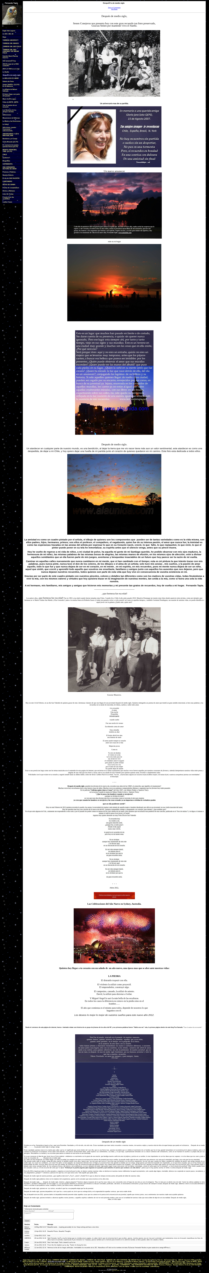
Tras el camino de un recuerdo (34, 1263)
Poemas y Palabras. (9, 172)
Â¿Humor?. (6, 158)
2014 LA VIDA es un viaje (11, 69)
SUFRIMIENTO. (8, 164)
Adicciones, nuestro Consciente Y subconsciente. (9, 129)
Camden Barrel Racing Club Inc (152, 1260)
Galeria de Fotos (8, 81)
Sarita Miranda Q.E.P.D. (10, 142)
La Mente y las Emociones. (12, 121)
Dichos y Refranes (9, 191)
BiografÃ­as (6, 161)
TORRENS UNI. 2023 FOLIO (12, 46)
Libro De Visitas (8, 194)
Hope (4, 37)
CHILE (5, 154)
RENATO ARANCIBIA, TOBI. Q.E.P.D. (10, 150)
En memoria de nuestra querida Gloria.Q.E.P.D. (10, 145)
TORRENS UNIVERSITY (11, 40)
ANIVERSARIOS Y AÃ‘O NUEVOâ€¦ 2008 (11, 134)
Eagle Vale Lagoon (9, 31)
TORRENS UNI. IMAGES (11, 43)
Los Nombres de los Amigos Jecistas (9, 110)
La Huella (6, 72)
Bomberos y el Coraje (10, 138)
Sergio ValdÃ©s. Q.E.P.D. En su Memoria (11, 85)
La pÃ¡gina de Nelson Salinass (134, 1261)
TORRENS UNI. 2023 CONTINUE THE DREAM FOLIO (11, 51)
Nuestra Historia (8, 175)
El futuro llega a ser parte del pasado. (158, 1261)
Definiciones (7, 115)
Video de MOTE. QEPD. (11, 102)
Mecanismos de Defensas (11, 118)
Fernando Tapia (115, 1270)
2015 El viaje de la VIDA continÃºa (189, 1260)
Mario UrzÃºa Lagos (9, 99)
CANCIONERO (7, 181)
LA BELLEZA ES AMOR (11, 78)
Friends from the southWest (8, 198)
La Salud (6, 124)
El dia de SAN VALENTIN (11, 178)
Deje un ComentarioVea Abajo (114, 8)
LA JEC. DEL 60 (8, 34)
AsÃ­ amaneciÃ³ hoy (9, 61)
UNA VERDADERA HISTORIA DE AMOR (9, 168)
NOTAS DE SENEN (9, 184)
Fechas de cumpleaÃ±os (11, 188)
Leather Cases (7, 202)
